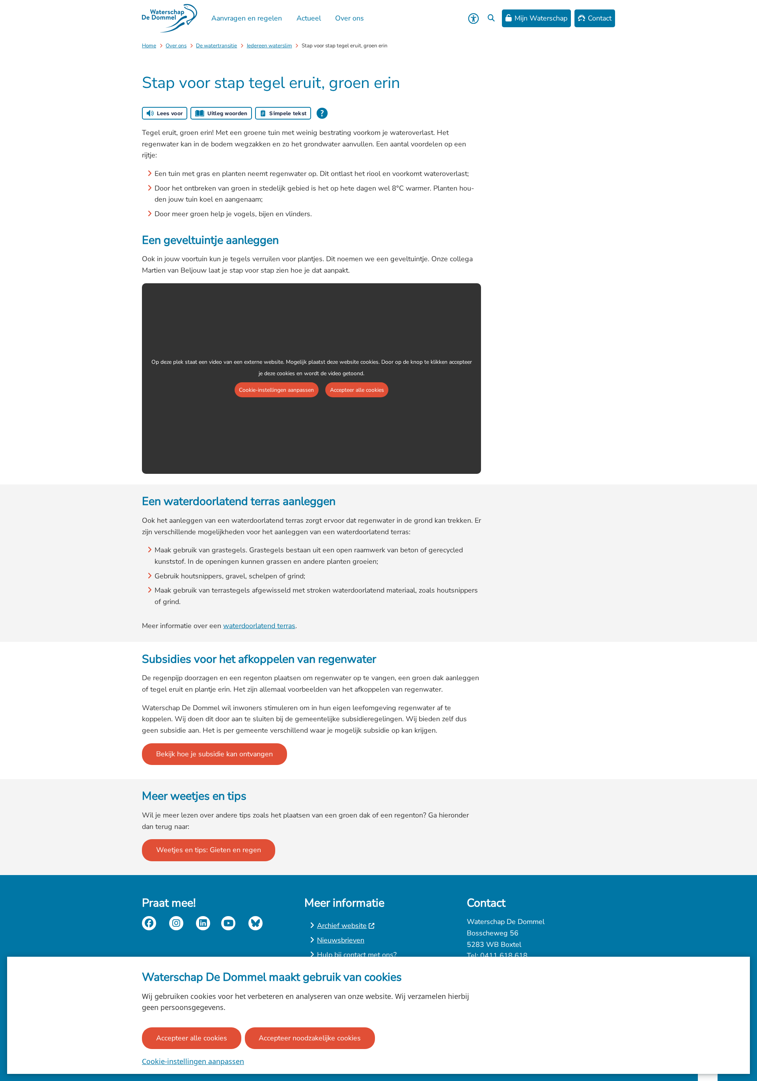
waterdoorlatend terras (259, 625)
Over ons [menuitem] (349, 18)
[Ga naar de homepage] (169, 18)
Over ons (176, 45)
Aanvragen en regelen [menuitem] (246, 18)
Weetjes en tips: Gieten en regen (208, 850)
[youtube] (228, 923)
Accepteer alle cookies (191, 1038)
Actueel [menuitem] (308, 18)
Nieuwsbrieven (340, 940)
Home (149, 45)
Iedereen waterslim (269, 45)
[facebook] (149, 923)
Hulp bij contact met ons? (357, 954)
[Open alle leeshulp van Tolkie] (322, 113)
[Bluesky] (255, 923)
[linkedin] (203, 923)
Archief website (342, 925)
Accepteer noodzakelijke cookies (310, 1038)
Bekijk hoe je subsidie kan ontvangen (214, 754)
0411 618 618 (504, 955)
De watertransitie (216, 45)
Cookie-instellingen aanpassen (193, 1061)
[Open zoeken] (491, 18)
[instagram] (176, 923)
